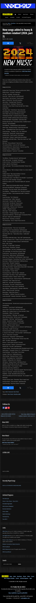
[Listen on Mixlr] (9, 408)
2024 (6, 392)
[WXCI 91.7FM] (18, 8)
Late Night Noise (6, 535)
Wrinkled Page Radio (7, 503)
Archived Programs (26, 17)
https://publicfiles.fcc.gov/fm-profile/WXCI (17, 593)
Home (15, 14)
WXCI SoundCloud (7, 552)
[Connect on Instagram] (6, 408)
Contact (18, 17)
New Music (25, 14)
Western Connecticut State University (11, 544)
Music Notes (5, 511)
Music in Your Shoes (7, 539)
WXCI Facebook (6, 546)
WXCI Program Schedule (9, 578)
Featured (10, 392)
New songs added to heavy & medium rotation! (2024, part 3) (18, 33)
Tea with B (5, 519)
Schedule (12, 17)
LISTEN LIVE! (5, 576)
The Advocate (6, 498)
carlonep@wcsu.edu (25, 598)
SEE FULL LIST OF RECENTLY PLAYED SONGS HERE (12, 485)
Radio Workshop (6, 514)
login (30, 578)
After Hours (5, 531)
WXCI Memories (6, 549)
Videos (28, 576)
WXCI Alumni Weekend (8, 506)
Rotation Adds (17, 394)
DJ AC (12, 39)
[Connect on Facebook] (4, 408)
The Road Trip (6, 516)
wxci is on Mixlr (6, 471)
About (19, 14)
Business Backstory (7, 508)
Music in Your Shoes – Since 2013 (10, 501)
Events (6, 17)
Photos (31, 14)
